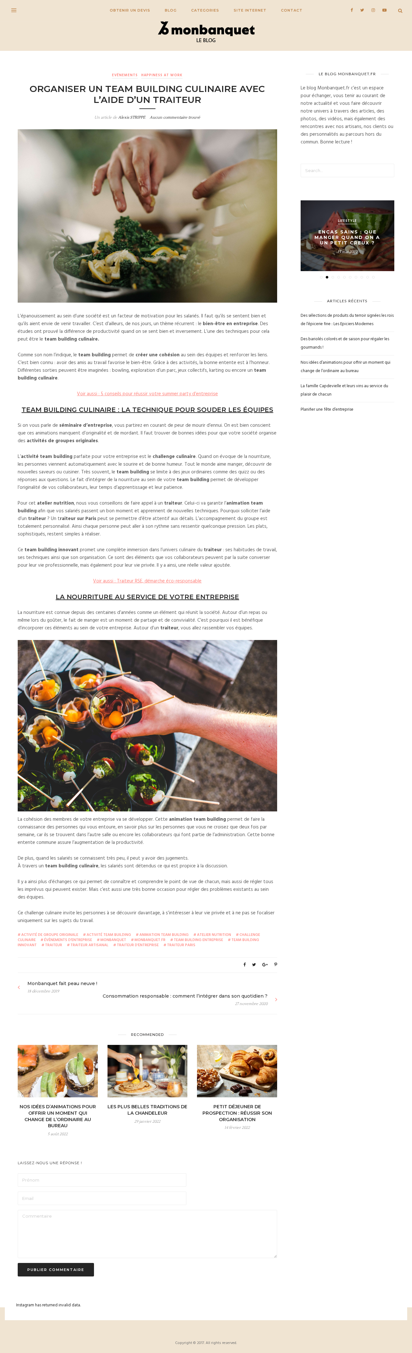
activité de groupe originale (49, 935)
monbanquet (113, 940)
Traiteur (53, 945)
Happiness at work (162, 75)
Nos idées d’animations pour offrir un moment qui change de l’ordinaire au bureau (58, 1116)
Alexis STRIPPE (131, 117)
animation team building (164, 935)
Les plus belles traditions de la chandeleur (147, 1110)
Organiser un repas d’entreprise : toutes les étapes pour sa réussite (347, 237)
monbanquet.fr (150, 940)
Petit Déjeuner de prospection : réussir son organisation (237, 1113)
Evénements (125, 75)
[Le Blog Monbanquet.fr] (206, 32)
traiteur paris (181, 945)
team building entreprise (198, 940)
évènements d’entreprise (68, 940)
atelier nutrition (214, 935)
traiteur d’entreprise (138, 945)
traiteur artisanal (89, 945)
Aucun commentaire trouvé (175, 117)
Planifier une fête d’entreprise (327, 409)
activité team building (109, 935)
